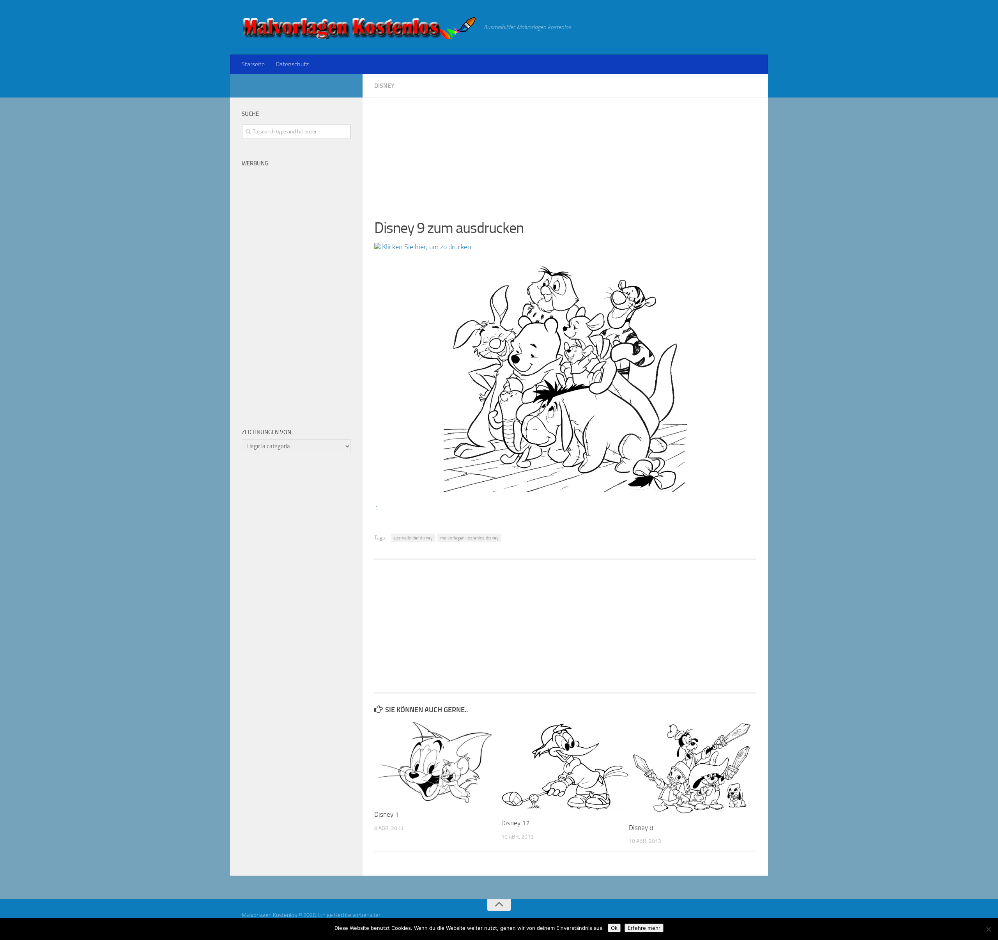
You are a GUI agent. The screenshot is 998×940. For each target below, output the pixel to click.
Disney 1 (386, 814)
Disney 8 (641, 828)
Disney (384, 85)
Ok (614, 928)
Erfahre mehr (644, 928)
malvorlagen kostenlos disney (469, 538)
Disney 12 (515, 823)
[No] (988, 929)
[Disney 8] (692, 769)
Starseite (253, 64)
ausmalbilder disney (413, 538)
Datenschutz (292, 64)
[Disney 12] (564, 767)
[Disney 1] (437, 762)
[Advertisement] (565, 152)
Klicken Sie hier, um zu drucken (425, 247)
